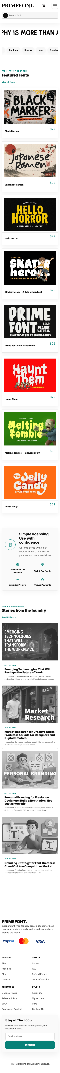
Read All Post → (9, 617)
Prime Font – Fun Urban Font (20, 345)
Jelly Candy (11, 506)
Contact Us (38, 1009)
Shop (4, 963)
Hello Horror (11, 238)
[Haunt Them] (30, 374)
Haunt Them (11, 399)
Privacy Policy (9, 998)
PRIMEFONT (17, 5)
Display (28, 50)
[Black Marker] (30, 106)
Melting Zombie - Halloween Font (22, 452)
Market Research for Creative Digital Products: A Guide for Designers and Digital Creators (30, 735)
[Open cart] (44, 5)
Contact (36, 963)
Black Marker (12, 131)
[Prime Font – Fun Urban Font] (30, 321)
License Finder (9, 993)
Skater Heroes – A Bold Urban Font (23, 292)
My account (38, 998)
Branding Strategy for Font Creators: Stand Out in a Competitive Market (30, 864)
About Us (37, 993)
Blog (4, 974)
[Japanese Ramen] (30, 160)
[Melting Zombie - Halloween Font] (30, 428)
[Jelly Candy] (30, 482)
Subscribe (30, 1045)
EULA (4, 1003)
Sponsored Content (12, 1009)
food (41, 50)
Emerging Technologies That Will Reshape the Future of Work (28, 671)
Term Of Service (40, 979)
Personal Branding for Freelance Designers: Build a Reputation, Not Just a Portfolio (28, 800)
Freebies (6, 968)
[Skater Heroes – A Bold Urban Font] (30, 267)
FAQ (34, 968)
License (6, 979)
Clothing (13, 50)
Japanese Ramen (14, 184)
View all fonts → (9, 82)
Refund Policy (39, 974)
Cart (34, 1003)
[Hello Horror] (30, 213)
